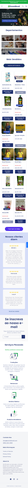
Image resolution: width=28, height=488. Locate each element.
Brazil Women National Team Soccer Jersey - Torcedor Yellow (7, 162)
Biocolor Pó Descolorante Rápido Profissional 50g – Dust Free (20, 212)
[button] (2, 6)
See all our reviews (14, 311)
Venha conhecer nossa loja (14, 349)
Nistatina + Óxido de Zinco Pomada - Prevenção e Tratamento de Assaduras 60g (20, 84)
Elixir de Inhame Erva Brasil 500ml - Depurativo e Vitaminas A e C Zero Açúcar (7, 188)
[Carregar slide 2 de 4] (13, 24)
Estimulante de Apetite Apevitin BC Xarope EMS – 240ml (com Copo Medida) (7, 84)
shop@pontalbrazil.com (10, 440)
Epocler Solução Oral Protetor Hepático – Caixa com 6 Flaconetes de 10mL (20, 135)
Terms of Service (8, 451)
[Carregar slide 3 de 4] (15, 24)
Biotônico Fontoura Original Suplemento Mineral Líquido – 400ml (20, 109)
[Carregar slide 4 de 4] (17, 24)
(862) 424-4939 (7, 443)
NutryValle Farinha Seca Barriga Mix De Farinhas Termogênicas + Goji (7, 212)
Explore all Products (14, 65)
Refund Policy (7, 456)
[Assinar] (23, 336)
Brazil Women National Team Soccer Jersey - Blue (6, 135)
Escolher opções (7, 145)
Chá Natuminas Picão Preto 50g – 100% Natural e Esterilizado (7, 109)
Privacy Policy (7, 454)
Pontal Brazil (12, 486)
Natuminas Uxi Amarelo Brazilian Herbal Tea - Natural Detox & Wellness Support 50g (20, 188)
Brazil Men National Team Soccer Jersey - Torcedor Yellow (20, 162)
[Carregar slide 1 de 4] (11, 24)
